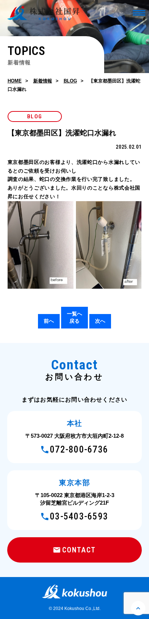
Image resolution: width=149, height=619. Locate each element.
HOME (15, 81)
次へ (100, 321)
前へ (49, 321)
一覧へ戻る (74, 317)
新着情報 (42, 81)
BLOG (70, 81)
